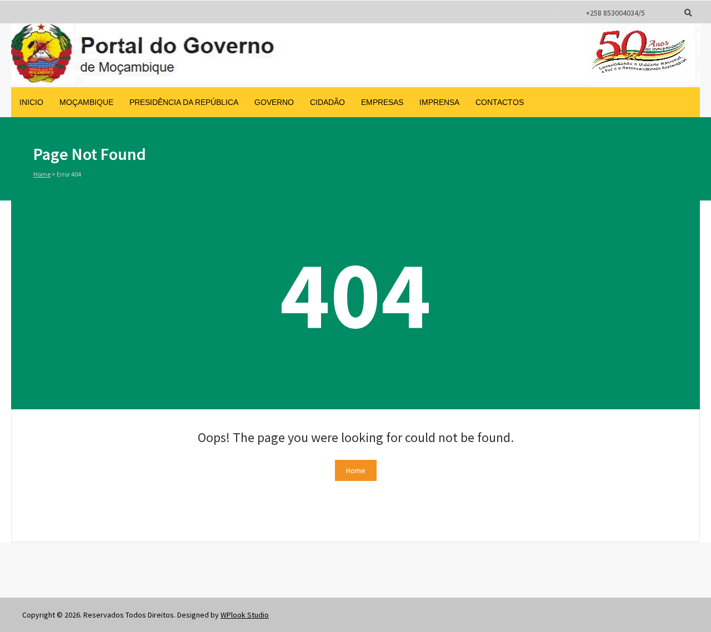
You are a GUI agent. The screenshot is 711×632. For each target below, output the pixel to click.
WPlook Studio (245, 615)
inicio (31, 102)
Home (42, 174)
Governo (274, 102)
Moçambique (86, 102)
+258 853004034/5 (615, 13)
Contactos (499, 102)
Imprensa (439, 102)
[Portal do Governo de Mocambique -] (355, 82)
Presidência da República (183, 102)
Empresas (382, 102)
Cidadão (327, 102)
